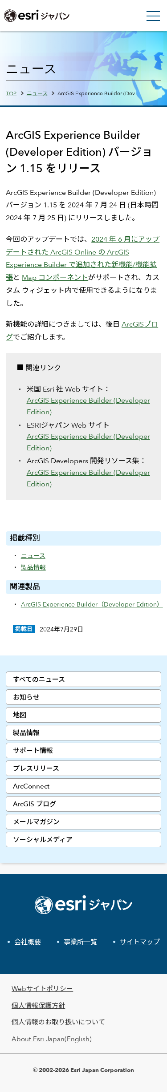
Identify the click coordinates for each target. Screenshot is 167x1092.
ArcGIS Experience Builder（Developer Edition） (92, 604)
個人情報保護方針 (38, 1005)
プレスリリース (36, 768)
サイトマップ (140, 942)
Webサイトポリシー (42, 988)
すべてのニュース (39, 679)
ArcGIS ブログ (34, 804)
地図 (19, 715)
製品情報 (26, 732)
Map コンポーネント (55, 277)
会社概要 (27, 942)
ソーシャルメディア (43, 839)
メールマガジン (36, 821)
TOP (11, 93)
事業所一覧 (80, 942)
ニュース (37, 93)
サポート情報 (33, 750)
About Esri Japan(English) (52, 1039)
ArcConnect (31, 786)
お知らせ (26, 697)
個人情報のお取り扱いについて (58, 1022)
